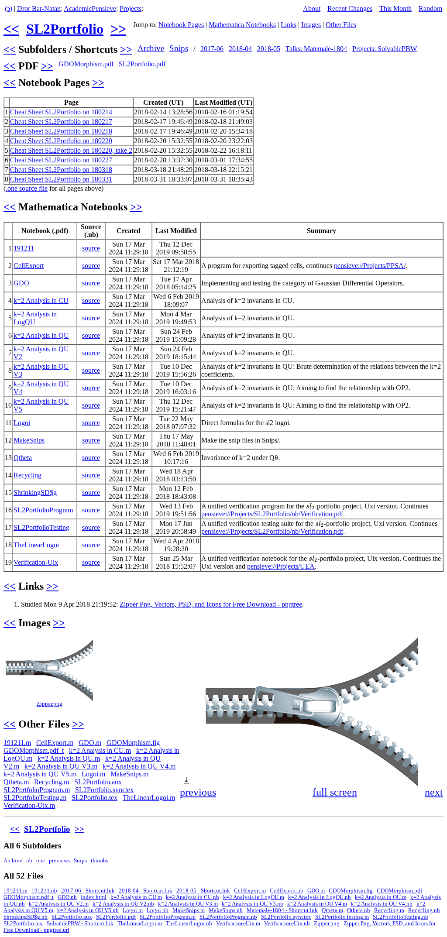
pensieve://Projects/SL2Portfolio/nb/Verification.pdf (272, 514)
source (91, 248)
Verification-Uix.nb (287, 923)
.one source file (27, 188)
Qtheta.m (16, 782)
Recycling (27, 475)
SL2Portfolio (64, 29)
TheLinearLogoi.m (149, 797)
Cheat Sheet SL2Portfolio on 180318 (61, 169)
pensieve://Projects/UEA (281, 566)
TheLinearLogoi (36, 545)
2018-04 (240, 48)
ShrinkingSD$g (35, 492)
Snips (178, 48)
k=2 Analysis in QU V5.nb (88, 910)
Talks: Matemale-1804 (316, 48)
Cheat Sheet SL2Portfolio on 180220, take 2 (71, 150)
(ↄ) (8, 8)
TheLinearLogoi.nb (189, 923)
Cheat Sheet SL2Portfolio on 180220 (61, 140)
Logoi (22, 422)
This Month (395, 8)
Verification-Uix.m (29, 805)
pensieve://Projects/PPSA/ (370, 265)
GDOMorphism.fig (133, 742)
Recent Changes (349, 8)
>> (118, 29)
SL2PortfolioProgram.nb (228, 917)
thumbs (99, 861)
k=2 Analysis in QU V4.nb (382, 904)
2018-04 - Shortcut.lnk (145, 891)
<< (11, 29)
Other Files (341, 24)
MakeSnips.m (129, 774)
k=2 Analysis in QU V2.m (59, 904)
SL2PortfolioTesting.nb (400, 917)
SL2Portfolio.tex (94, 797)
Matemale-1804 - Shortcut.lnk (282, 910)
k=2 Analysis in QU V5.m (39, 774)
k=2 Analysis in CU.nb (192, 897)
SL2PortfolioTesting (41, 527)
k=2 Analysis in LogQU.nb (319, 897)
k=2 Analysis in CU (41, 300)
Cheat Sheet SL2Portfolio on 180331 (61, 179)
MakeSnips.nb (226, 910)
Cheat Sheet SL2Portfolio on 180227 (61, 160)
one (40, 861)
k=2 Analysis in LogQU (35, 318)
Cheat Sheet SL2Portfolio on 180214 (61, 112)
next (434, 792)
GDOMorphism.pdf (85, 64)
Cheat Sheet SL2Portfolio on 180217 (61, 121)
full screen (335, 792)
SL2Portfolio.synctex (104, 789)
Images (311, 24)
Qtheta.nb (358, 910)
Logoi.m (93, 774)
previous (198, 792)
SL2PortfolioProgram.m (36, 789)
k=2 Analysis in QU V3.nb (252, 904)
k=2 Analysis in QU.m (69, 758)
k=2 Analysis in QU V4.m (139, 766)
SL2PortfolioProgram (43, 510)
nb (29, 861)
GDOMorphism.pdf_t (33, 750)
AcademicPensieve (90, 8)
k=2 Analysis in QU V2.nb (123, 904)
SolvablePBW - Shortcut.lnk (80, 923)
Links (288, 24)
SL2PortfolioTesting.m (34, 797)
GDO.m (90, 742)
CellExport (29, 265)
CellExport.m (54, 742)
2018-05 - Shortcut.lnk (203, 891)
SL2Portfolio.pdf (142, 64)
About (311, 8)
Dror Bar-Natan (39, 8)
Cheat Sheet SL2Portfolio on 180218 (61, 131)
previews (59, 861)
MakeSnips (29, 440)
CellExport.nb (286, 891)
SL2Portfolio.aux (98, 782)
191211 (24, 248)
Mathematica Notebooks (242, 24)
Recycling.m (51, 782)
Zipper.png (49, 704)
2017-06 (212, 48)
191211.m (17, 742)
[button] (436, 645)
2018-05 (268, 48)
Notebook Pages (181, 24)
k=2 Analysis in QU (41, 335)
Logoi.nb (157, 910)
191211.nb (44, 891)
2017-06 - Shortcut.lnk (88, 891)
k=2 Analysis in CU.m (100, 750)
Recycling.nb (424, 910)
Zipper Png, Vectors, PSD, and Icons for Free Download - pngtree (211, 604)
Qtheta (23, 457)
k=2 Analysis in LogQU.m (253, 897)
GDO (21, 283)
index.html (94, 897)
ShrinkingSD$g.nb (25, 917)
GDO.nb (67, 897)
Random (430, 8)
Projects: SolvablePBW (384, 48)
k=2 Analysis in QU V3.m (60, 766)
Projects (130, 8)
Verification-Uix (36, 562)
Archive (151, 48)
